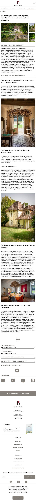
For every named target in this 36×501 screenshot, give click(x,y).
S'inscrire (30, 476)
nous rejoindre (18, 458)
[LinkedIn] (23, 380)
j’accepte (18, 498)
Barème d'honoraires (18, 461)
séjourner (31, 8)
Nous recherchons (18, 447)
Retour (3, 11)
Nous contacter (18, 444)
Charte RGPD (18, 465)
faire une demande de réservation (18, 393)
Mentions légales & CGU (18, 468)
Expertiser (21, 8)
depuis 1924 (18, 441)
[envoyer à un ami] (3, 380)
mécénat (18, 450)
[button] (18, 346)
